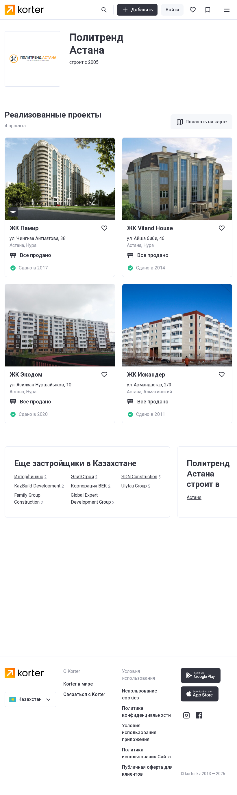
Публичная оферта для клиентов (147, 770)
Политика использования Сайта (146, 753)
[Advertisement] (118, 581)
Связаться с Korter (84, 694)
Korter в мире (78, 684)
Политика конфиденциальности (146, 711)
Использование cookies (139, 694)
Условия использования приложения (139, 732)
